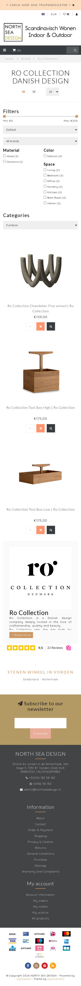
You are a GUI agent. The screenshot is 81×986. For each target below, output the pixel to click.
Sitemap (40, 865)
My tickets (40, 906)
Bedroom (55, 175)
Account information (40, 894)
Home (9, 58)
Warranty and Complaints (40, 871)
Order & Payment (40, 830)
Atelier (54, 203)
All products (40, 918)
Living (53, 170)
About (40, 818)
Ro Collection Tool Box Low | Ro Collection (40, 509)
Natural (54, 156)
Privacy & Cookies (40, 841)
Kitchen (54, 192)
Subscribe (40, 733)
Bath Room (56, 197)
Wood (13, 156)
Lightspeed (24, 978)
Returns (40, 847)
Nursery (55, 186)
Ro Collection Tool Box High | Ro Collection (40, 407)
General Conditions (40, 853)
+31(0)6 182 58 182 (42, 777)
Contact (40, 824)
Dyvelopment (55, 978)
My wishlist (41, 912)
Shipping (40, 836)
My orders (40, 900)
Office (53, 181)
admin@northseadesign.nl (42, 789)
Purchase (40, 859)
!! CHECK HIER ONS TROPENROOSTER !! (38, 5)
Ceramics (15, 161)
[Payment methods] (12, 934)
